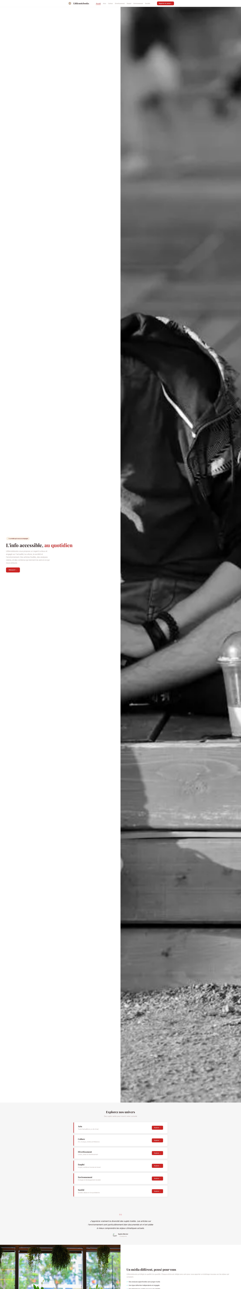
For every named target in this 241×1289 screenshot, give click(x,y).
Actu (104, 3)
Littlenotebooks (81, 3)
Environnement (138, 3)
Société (147, 3)
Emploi (129, 3)
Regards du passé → (165, 3)
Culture (110, 3)
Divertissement (120, 3)
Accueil (98, 3)
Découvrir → (13, 570)
